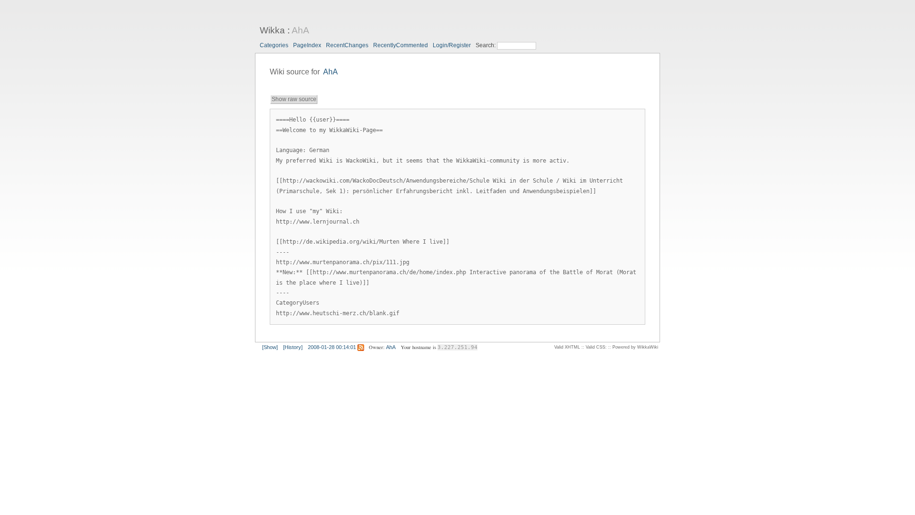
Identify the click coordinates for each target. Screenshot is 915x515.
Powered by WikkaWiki (635, 347)
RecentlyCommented (400, 45)
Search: (486, 45)
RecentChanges (347, 45)
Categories (274, 45)
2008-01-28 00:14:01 (332, 347)
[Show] (270, 347)
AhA (300, 30)
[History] (293, 347)
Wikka (272, 30)
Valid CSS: (596, 347)
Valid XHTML (567, 347)
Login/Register (452, 45)
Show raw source (294, 99)
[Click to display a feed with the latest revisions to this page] (360, 347)
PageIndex (307, 45)
